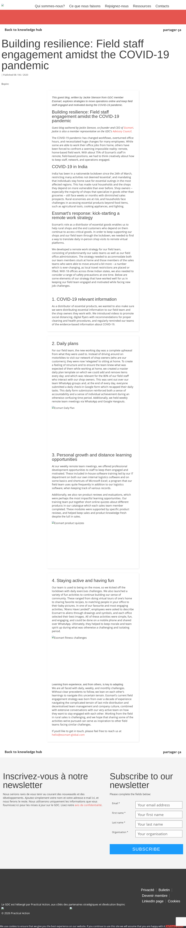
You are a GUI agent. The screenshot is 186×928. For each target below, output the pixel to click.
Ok (167, 926)
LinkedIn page (152, 901)
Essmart (128, 127)
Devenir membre (154, 896)
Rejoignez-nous (117, 6)
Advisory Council (122, 131)
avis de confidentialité (88, 805)
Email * (116, 803)
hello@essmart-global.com (68, 734)
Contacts (162, 6)
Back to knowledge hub (23, 29)
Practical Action (20, 913)
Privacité (147, 890)
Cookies (174, 901)
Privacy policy (176, 926)
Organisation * (120, 832)
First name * (119, 813)
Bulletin (164, 890)
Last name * (118, 822)
